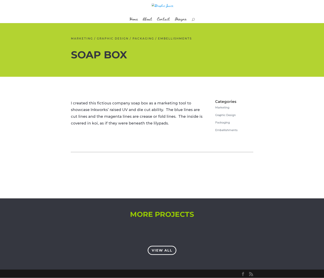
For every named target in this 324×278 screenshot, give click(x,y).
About (147, 20)
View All (162, 250)
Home (134, 20)
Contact (163, 20)
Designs (181, 20)
